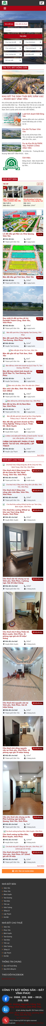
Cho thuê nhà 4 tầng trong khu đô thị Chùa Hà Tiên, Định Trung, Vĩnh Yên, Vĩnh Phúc (16, 472)
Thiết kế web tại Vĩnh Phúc (34, 1023)
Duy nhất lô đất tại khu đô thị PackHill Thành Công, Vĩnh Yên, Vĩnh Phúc (17, 320)
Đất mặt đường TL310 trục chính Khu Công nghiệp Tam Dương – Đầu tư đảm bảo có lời (33, 201)
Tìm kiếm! (23, 36)
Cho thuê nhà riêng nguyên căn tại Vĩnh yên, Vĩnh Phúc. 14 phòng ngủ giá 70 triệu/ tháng (16, 750)
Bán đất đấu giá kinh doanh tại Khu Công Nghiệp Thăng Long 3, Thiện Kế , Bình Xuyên (18, 424)
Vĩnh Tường (8, 907)
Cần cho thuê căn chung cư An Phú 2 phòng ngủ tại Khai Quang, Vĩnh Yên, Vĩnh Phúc (16, 819)
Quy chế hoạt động (10, 966)
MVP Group (20, 1023)
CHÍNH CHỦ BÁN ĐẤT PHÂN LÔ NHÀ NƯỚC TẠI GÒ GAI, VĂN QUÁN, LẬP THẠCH (18, 443)
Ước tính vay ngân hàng (24, 871)
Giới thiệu (26, 158)
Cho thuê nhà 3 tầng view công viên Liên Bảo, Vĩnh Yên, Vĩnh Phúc (16, 492)
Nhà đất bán (10, 179)
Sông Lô (7, 911)
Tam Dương (8, 898)
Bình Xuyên (8, 894)
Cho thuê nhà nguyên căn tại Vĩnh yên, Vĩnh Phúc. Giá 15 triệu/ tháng (15, 705)
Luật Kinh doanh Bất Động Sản (33, 115)
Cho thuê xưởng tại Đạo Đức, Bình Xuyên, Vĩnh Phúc (15, 835)
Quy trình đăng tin (10, 969)
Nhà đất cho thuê (13, 460)
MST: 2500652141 (23, 1018)
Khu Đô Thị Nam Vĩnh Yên (31, 130)
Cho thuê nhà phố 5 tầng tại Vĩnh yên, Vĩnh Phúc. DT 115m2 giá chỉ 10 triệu (16, 854)
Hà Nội (6, 917)
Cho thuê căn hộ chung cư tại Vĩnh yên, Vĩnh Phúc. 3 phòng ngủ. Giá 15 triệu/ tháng (16, 581)
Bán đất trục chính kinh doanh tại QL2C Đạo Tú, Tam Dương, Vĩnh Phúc (17, 373)
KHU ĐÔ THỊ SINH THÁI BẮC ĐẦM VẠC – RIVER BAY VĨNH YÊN (23, 97)
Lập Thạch (7, 914)
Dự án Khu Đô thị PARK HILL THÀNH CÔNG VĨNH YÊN (32, 145)
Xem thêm (40, 455)
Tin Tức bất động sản (15, 68)
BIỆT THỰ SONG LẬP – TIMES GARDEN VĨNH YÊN (12, 200)
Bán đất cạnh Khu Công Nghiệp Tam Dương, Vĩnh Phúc (17, 339)
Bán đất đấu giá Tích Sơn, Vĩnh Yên (18, 277)
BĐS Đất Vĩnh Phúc (8, 979)
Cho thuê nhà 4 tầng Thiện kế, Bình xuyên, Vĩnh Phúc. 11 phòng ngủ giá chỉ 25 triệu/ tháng (16, 635)
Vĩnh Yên (7, 888)
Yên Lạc (6, 904)
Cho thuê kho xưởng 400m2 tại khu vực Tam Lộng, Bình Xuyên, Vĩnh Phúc (16, 512)
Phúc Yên (7, 891)
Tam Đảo (7, 901)
